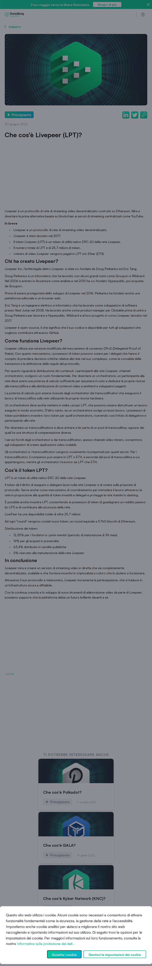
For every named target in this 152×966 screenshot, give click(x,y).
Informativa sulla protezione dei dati (44, 943)
